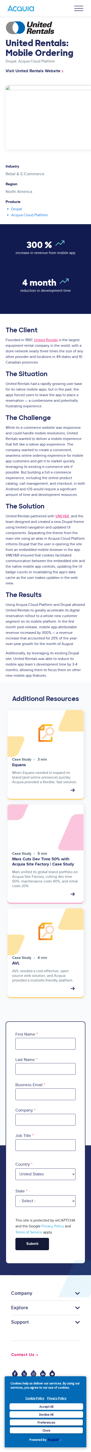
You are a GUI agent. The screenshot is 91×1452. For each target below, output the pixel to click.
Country (22, 1164)
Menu (79, 8)
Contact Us (23, 1354)
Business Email (28, 1084)
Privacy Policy (56, 1398)
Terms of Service (28, 1232)
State (20, 1191)
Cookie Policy (34, 1398)
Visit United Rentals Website (33, 71)
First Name (25, 1034)
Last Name (25, 1059)
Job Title (23, 1135)
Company (24, 1110)
